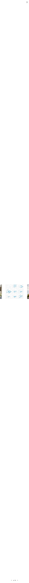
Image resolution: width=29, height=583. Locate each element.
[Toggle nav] (27, 2)
